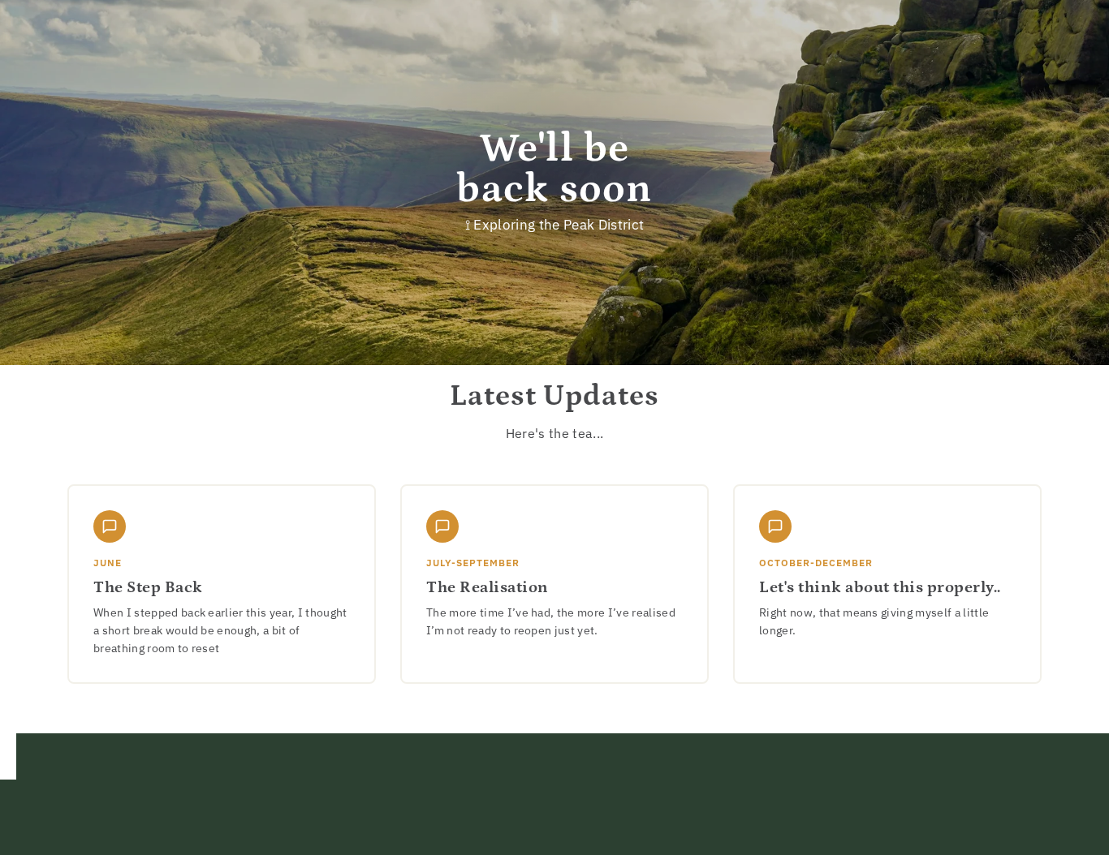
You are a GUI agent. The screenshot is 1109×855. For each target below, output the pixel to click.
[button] (221, 583)
